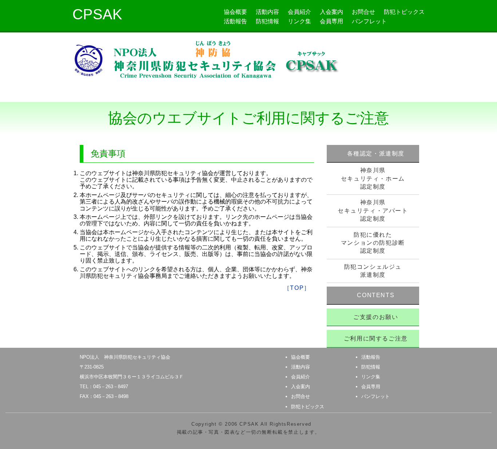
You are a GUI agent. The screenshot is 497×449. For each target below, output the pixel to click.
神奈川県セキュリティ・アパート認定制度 (373, 210)
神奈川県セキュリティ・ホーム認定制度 (373, 178)
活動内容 (267, 12)
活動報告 (235, 21)
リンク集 (299, 21)
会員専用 (331, 21)
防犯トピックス (404, 12)
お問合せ (363, 12)
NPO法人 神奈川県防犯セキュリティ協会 (125, 357)
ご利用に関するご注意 (376, 338)
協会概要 (235, 12)
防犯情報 (267, 21)
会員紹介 (299, 12)
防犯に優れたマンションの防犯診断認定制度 (373, 243)
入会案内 (331, 12)
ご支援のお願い (375, 317)
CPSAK (97, 14)
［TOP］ (297, 288)
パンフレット (369, 21)
